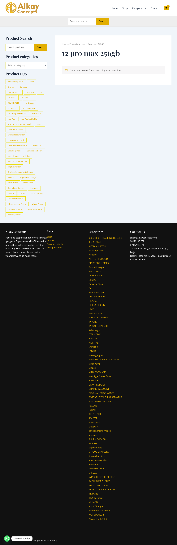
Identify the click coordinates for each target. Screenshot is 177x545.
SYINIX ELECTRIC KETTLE (102, 477)
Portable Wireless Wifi (100, 401)
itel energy (94, 330)
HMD (91, 309)
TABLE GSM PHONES (99, 481)
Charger (11, 87)
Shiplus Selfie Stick (98, 439)
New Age (11, 119)
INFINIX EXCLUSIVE (99, 317)
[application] (145, 8)
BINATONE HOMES (99, 263)
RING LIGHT (95, 414)
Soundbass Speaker (16, 188)
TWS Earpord (95, 497)
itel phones (12, 108)
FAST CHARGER (14, 92)
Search (102, 21)
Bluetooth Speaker (15, 81)
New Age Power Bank (100, 376)
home (115, 8)
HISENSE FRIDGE (97, 305)
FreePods (30, 92)
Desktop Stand (96, 284)
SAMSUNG (94, 422)
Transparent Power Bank (102, 489)
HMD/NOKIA (95, 313)
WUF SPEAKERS (97, 514)
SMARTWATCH (96, 468)
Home (65, 43)
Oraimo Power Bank (16, 140)
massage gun (96, 355)
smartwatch (28, 182)
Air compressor (97, 250)
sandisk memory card (100, 430)
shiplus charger (14, 167)
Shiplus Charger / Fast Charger (20, 172)
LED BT (92, 351)
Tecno (22, 193)
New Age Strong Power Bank (19, 124)
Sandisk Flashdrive (35, 151)
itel (41, 92)
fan (90, 288)
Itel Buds (11, 97)
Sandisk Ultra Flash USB (17, 161)
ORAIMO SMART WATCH (17, 145)
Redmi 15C (37, 145)
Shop (125, 8)
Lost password (54, 247)
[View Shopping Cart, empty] (166, 8)
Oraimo (40, 124)
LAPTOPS (93, 346)
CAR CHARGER (96, 275)
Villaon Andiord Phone (17, 204)
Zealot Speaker (14, 214)
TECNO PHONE (37, 193)
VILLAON (93, 502)
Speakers (34, 188)
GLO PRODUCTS (97, 296)
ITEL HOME (95, 334)
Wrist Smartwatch (35, 209)
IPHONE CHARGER (98, 325)
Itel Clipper (29, 103)
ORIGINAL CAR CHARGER (101, 393)
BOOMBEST (95, 271)
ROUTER (93, 418)
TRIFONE (93, 493)
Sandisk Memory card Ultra (19, 156)
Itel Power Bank (29, 108)
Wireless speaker (15, 209)
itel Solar (93, 338)
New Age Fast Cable (29, 119)
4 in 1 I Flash (95, 242)
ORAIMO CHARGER (15, 129)
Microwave (94, 363)
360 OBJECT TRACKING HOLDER (105, 237)
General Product (97, 292)
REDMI (92, 409)
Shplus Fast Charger (28, 177)
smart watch (13, 182)
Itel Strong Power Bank (17, 113)
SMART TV (94, 464)
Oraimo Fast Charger (16, 135)
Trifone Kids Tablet (15, 198)
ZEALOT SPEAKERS (98, 518)
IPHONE (93, 321)
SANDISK (93, 426)
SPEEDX (93, 472)
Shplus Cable (95, 447)
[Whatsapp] (7, 538)
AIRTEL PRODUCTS (99, 258)
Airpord (93, 254)
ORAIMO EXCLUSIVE (99, 388)
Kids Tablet (36, 113)
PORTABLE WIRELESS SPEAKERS (105, 397)
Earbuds (23, 87)
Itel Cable (24, 97)
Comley (92, 279)
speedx (11, 193)
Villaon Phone (37, 204)
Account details (55, 244)
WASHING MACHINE (99, 510)
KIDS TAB (94, 342)
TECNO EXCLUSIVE (98, 485)
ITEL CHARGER (13, 103)
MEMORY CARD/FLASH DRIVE (104, 359)
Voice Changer (96, 506)
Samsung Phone (14, 151)
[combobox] (26, 65)
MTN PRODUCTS (97, 372)
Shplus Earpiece (97, 456)
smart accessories (98, 460)
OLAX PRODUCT (97, 384)
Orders (50, 240)
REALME (93, 405)
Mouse (92, 367)
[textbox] (24, 65)
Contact (155, 8)
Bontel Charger (97, 267)
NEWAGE (93, 380)
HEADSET (94, 300)
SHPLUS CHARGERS (99, 451)
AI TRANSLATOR (97, 246)
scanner (93, 435)
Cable (31, 81)
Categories (138, 8)
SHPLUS (11, 177)
